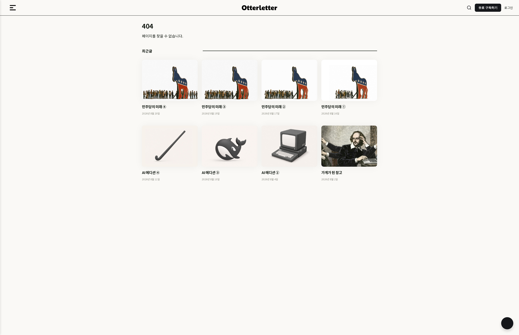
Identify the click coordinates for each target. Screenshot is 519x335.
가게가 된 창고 (331, 172)
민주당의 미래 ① (333, 106)
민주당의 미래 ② (274, 106)
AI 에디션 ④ (151, 172)
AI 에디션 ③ (210, 172)
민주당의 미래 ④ (154, 106)
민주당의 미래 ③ (214, 106)
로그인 (508, 7)
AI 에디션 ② (270, 172)
